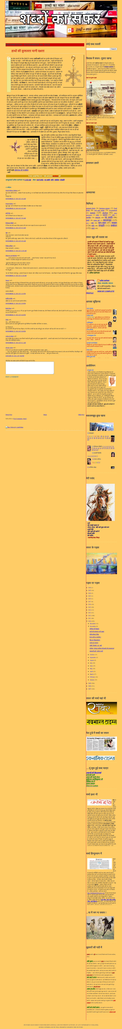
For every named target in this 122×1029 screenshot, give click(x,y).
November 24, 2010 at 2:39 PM (16, 303)
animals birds (90, 208)
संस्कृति (62, 180)
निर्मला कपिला (9, 246)
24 (107, 438)
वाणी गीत (8, 213)
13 (108, 436)
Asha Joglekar (10, 336)
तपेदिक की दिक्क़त (94, 629)
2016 (90, 604)
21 (101, 438)
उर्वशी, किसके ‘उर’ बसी (96, 645)
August (92, 660)
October (92, 654)
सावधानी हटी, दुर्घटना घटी (96, 651)
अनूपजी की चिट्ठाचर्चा (93, 773)
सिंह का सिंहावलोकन (95, 640)
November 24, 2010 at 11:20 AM (16, 275)
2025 (90, 590)
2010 (90, 621)
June (91, 666)
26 (88, 440)
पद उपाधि (47, 180)
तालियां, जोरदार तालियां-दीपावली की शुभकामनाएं (102, 648)
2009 (90, 683)
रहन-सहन (102, 222)
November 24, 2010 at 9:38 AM (16, 241)
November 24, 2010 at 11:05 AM (16, 251)
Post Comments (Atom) (20, 419)
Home (45, 414)
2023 (90, 596)
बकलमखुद (107, 220)
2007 (90, 689)
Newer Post (9, 414)
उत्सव (97, 215)
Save (87, 116)
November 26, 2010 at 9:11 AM (16, 343)
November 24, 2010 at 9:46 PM (16, 315)
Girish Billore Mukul (12, 190)
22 (103, 438)
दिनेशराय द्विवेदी (9, 223)
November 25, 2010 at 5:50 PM (16, 331)
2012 (90, 615)
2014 (90, 610)
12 (105, 436)
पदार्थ (87, 220)
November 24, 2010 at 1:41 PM (16, 293)
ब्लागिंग (87, 223)
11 (103, 436)
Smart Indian (9, 203)
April (91, 671)
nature (40, 180)
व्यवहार (114, 222)
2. (89, 456)
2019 (90, 599)
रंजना (7, 320)
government (113, 210)
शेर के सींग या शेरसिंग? (95, 637)
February (92, 677)
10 (101, 436)
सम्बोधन (56, 180)
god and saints (99, 210)
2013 (90, 613)
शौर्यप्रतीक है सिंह (94, 634)
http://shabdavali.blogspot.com (95, 893)
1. (88, 456)
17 (92, 438)
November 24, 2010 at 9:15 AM (16, 228)
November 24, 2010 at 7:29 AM (16, 218)
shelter (105, 212)
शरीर (52, 180)
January (92, 680)
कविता (113, 215)
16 (107, 448)
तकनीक (88, 217)
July (91, 663)
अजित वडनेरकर (104, 280)
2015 (90, 607)
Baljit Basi (8, 308)
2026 (90, 587)
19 (96, 438)
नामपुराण (97, 217)
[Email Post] (32, 180)
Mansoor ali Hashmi (11, 255)
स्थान (93, 228)
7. (97, 456)
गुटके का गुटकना (94, 643)
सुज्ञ (7, 233)
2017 (90, 601)
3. (91, 456)
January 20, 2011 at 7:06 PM (15, 356)
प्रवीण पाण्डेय (9, 298)
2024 (90, 593)
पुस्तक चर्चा (96, 220)
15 (90, 438)
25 (109, 438)
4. (92, 456)
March (92, 674)
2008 (90, 686)
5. (94, 456)
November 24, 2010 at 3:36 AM (16, 199)
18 (94, 438)
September (93, 657)
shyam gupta (9, 347)
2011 (90, 618)
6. (95, 456)
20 (98, 438)
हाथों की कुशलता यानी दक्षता (28, 51)
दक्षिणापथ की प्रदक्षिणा (21, 170)
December (93, 623)
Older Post (81, 414)
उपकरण (105, 215)
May (91, 668)
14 (88, 438)
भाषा (92, 223)
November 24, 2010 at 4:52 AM (16, 208)
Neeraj (7, 280)
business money (104, 208)
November (93, 626)
